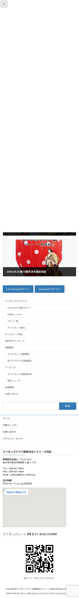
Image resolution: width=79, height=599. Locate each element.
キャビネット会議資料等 (19, 374)
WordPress (22, 593)
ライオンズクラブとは (16, 301)
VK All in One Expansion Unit (60, 593)
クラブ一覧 (12, 321)
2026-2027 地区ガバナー (19, 307)
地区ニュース (13, 380)
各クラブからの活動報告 (19, 360)
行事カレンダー (15, 314)
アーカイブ (10, 367)
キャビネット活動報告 (18, 354)
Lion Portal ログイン (18, 289)
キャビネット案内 (16, 327)
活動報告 (9, 347)
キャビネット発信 (14, 334)
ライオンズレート (14, 534)
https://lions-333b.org (43, 578)
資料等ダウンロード (15, 341)
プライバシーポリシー (14, 438)
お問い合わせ (11, 394)
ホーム (6, 418)
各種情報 (9, 387)
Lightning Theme (38, 593)
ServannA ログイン (50, 289)
